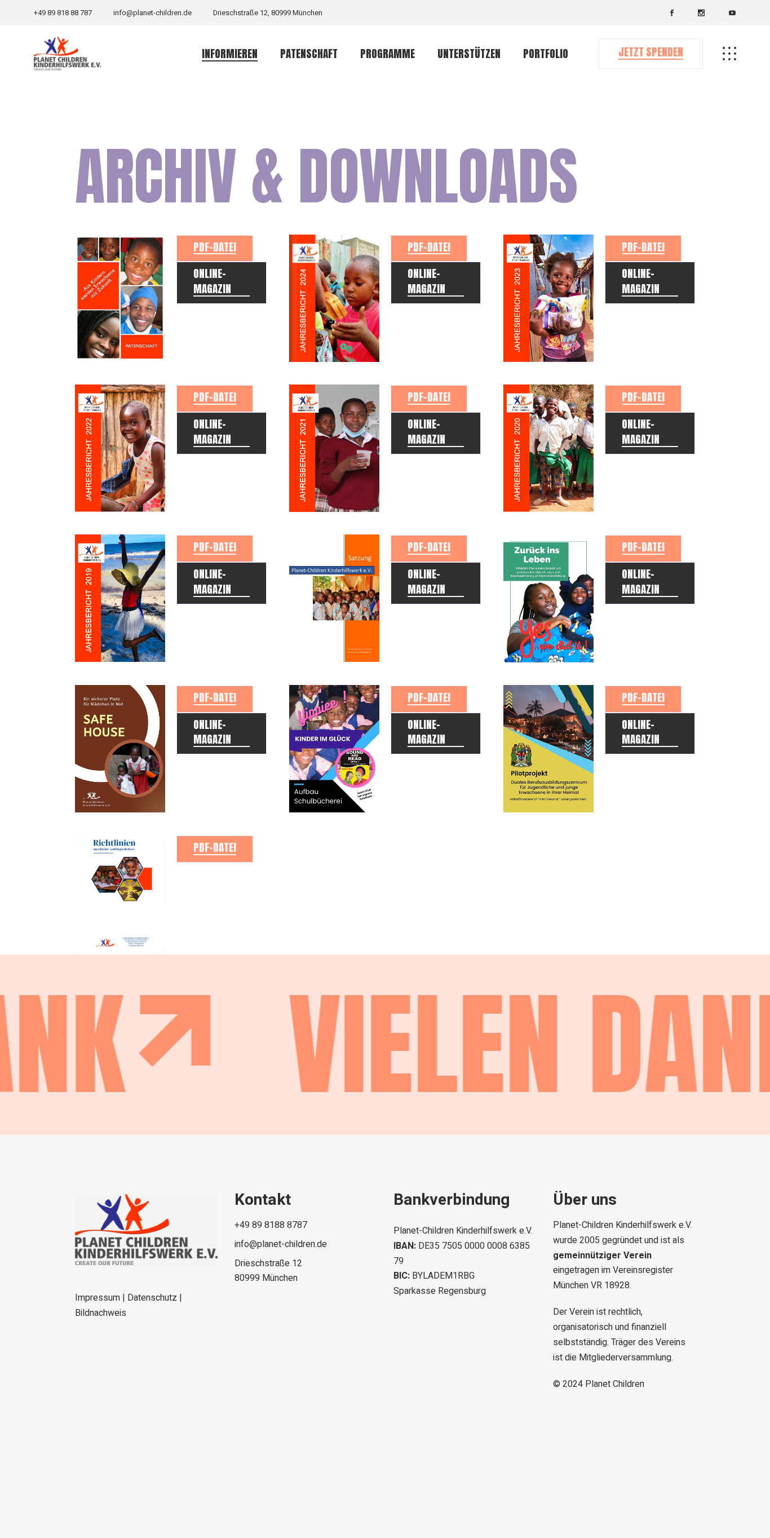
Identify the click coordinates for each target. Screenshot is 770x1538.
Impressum (98, 1298)
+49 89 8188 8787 (270, 1225)
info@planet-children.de (152, 12)
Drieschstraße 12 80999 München (268, 1271)
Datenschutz (153, 1298)
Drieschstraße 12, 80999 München (267, 12)
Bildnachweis (100, 1313)
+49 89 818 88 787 (63, 12)
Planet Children (614, 1384)
